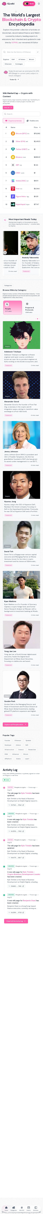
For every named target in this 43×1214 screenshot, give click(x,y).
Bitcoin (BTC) (21, 133)
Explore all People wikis (14, 724)
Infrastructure (9, 750)
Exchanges (19, 64)
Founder (7, 740)
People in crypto (20, 787)
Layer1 (27, 759)
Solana (18, 759)
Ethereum (8, 64)
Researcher (32, 750)
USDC (18, 173)
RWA (6, 754)
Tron (18, 189)
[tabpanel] (21, 166)
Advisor (18, 745)
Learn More (14, 78)
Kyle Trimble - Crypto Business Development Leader (23, 873)
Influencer (15, 754)
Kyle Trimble (26, 793)
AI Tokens (22, 59)
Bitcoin (31, 59)
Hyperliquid (20, 204)
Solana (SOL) (21, 181)
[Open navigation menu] (39, 3)
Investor (21, 750)
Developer (8, 745)
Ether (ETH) (20, 141)
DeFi (13, 59)
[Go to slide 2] (37, 318)
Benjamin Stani (29, 900)
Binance (19, 157)
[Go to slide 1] (35, 318)
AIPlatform (8, 759)
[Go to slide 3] (39, 318)
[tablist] (21, 120)
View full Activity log (14, 921)
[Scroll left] (5, 252)
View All (6, 108)
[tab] (13, 120)
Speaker (28, 740)
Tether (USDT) (21, 149)
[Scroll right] (38, 252)
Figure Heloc (21, 196)
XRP (17, 165)
